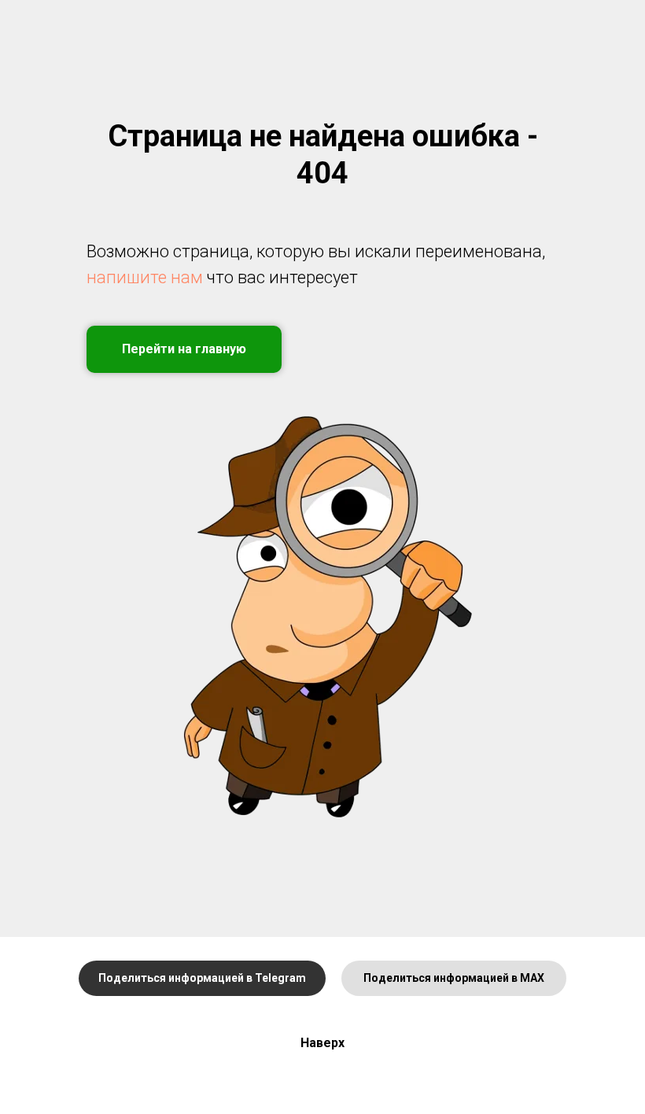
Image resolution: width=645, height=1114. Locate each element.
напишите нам (145, 277)
